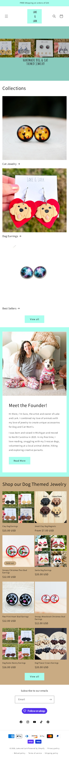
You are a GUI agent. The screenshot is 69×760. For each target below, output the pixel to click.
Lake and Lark (22, 748)
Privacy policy (53, 748)
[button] (6, 16)
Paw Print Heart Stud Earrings (15, 616)
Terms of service (35, 753)
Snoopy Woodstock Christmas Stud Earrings (50, 617)
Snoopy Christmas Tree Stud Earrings (14, 571)
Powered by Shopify (36, 748)
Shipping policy (51, 753)
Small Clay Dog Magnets (45, 526)
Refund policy (19, 753)
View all (34, 319)
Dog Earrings (10, 236)
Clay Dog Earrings (10, 526)
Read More (20, 460)
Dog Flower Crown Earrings (47, 663)
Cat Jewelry (9, 164)
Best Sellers (9, 308)
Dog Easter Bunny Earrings (14, 663)
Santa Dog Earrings (43, 570)
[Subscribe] (50, 699)
